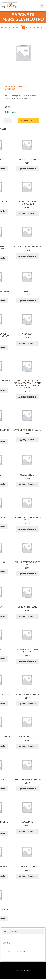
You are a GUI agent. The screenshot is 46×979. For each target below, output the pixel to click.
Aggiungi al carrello (28, 120)
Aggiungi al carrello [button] (27, 168)
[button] (4, 7)
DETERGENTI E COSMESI (28, 96)
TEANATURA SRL (27, 98)
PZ (14, 98)
